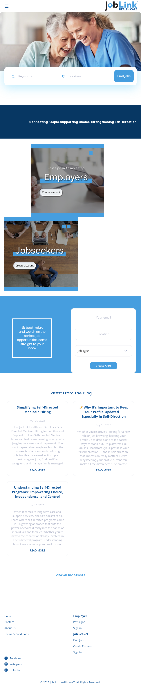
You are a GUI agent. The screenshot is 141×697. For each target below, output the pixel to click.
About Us (10, 628)
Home (8, 616)
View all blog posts (70, 575)
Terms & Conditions (16, 634)
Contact (9, 622)
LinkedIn (15, 670)
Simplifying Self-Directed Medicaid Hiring (37, 409)
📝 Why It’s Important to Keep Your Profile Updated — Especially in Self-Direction (103, 412)
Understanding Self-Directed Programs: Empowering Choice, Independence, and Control (37, 492)
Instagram (16, 664)
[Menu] (6, 6)
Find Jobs (124, 76)
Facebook (15, 658)
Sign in (77, 628)
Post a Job (79, 622)
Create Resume (82, 646)
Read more (37, 470)
